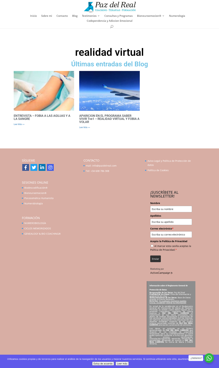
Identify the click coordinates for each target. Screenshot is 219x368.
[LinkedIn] (42, 167)
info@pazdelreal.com (104, 165)
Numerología (177, 16)
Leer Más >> (19, 124)
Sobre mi (46, 16)
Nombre (155, 203)
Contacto (62, 16)
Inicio (33, 16)
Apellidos (155, 215)
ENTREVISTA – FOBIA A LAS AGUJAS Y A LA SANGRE (42, 117)
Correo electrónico (161, 228)
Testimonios (89, 16)
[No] (214, 361)
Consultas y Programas (118, 16)
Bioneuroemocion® (149, 16)
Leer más (122, 363)
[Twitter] (33, 167)
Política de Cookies (158, 170)
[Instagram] (50, 167)
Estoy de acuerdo (103, 363)
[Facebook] (25, 167)
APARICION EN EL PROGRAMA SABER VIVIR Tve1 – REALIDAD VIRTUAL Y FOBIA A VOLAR (109, 119)
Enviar (155, 258)
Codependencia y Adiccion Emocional (109, 20)
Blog (75, 16)
